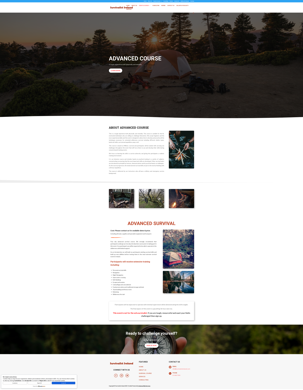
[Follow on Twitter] (127, 375)
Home (145, 1)
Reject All (39, 383)
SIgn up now (151, 345)
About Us (150, 1)
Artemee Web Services (144, 386)
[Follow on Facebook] (116, 375)
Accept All (63, 383)
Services (192, 1)
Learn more (115, 71)
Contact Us (176, 1)
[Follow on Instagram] (121, 375)
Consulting (165, 1)
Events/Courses (156, 1)
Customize (14, 383)
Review (171, 1)
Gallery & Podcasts (185, 1)
